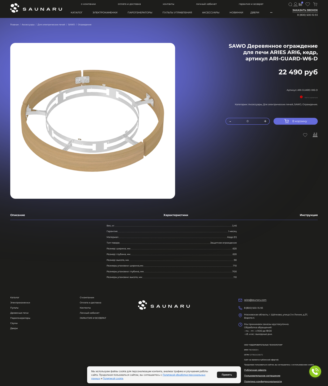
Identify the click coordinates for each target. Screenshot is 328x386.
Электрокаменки (105, 12)
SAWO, (298, 104)
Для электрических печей (51, 24)
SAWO (71, 24)
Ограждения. (310, 104)
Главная (14, 24)
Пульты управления (177, 12)
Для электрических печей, (278, 104)
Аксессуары (211, 12)
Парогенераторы (140, 12)
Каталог (77, 12)
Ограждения (84, 24)
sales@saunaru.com (255, 299)
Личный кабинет (206, 3)
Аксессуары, (255, 104)
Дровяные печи (19, 312)
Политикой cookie (113, 378)
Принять (227, 374)
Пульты (14, 307)
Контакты (168, 3)
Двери (254, 12)
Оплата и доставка (129, 3)
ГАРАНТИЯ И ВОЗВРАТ (251, 3)
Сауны (14, 323)
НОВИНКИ (236, 12)
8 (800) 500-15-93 (307, 14)
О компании (88, 3)
